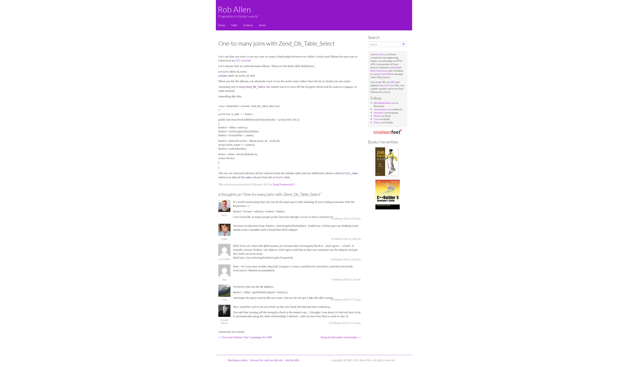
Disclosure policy (238, 360)
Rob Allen (234, 9)
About (262, 25)
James (224, 215)
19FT (392, 82)
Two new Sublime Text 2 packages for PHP (245, 337)
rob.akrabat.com (382, 109)
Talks (234, 25)
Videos (377, 122)
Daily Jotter (385, 85)
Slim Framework (378, 70)
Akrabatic (379, 112)
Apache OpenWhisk (383, 73)
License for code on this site (266, 360)
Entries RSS (292, 360)
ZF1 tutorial (243, 60)
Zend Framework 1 (284, 184)
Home (221, 25)
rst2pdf (393, 67)
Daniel (224, 239)
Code (376, 119)
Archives (248, 25)
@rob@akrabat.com (384, 102)
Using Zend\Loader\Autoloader (341, 337)
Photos (377, 115)
